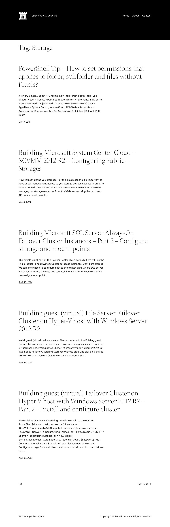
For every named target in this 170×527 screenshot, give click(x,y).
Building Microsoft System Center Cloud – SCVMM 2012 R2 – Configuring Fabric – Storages (77, 160)
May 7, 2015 (25, 121)
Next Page (144, 484)
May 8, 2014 (25, 202)
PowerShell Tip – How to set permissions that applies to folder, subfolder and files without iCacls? (81, 76)
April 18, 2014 (25, 282)
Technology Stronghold (43, 15)
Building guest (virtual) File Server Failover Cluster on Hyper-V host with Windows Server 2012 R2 (83, 321)
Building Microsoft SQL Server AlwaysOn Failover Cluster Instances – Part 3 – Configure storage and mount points (83, 240)
